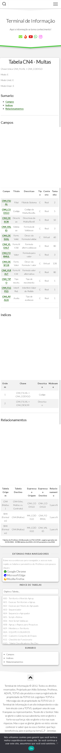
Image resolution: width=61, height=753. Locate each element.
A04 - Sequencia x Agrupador (16, 613)
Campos (9, 101)
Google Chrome (16, 571)
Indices (9, 105)
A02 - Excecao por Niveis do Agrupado (21, 605)
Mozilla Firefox (15, 579)
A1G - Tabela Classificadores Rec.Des (20, 643)
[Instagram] (40, 37)
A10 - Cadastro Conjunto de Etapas (20, 635)
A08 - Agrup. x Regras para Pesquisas (20, 624)
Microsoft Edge (16, 575)
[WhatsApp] (35, 37)
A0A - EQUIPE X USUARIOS (16, 632)
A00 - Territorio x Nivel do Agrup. (18, 598)
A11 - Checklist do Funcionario (17, 639)
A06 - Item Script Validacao (15, 620)
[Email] (20, 37)
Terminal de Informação (30, 21)
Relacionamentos (14, 108)
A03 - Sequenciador (12, 609)
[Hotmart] (25, 37)
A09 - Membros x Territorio (16, 628)
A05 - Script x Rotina (12, 617)
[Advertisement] (30, 157)
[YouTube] (30, 37)
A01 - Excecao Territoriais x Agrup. (19, 602)
